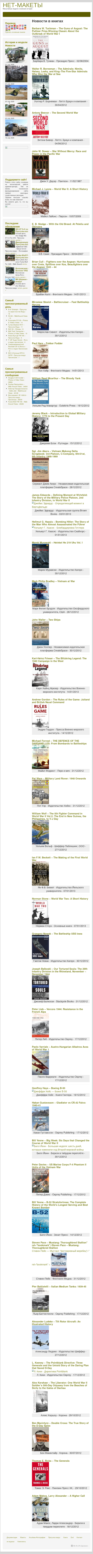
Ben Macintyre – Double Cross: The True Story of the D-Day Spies (60, 1424)
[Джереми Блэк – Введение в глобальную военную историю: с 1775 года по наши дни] (40, 429)
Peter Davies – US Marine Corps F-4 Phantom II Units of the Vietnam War (59, 1166)
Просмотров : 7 (17, 355)
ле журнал (10, 1541)
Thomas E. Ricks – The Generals (51, 1460)
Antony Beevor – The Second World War (55, 112)
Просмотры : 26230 (17, 397)
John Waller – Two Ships (46, 619)
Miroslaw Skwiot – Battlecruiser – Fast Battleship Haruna (60, 303)
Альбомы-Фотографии (37, 1537)
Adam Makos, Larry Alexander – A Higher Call (58, 1495)
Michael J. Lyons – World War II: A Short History (60, 189)
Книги (65, 1537)
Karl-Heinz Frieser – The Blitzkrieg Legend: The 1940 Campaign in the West (59, 659)
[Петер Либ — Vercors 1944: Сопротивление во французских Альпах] (40, 1025)
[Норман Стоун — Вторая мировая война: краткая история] (40, 911)
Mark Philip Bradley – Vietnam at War (53, 581)
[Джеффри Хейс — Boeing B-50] (49, 1091)
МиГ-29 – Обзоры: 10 (15, 329)
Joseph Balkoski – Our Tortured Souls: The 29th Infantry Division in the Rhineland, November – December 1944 (59, 971)
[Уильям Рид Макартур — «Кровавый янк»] (40, 391)
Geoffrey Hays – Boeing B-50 (48, 1088)
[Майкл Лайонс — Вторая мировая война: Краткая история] (40, 202)
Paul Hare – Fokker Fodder (47, 343)
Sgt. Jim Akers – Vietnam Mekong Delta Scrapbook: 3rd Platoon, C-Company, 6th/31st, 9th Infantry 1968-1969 (58, 453)
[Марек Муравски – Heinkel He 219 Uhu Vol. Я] (40, 555)
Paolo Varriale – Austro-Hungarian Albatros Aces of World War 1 (60, 1048)
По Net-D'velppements (80, 1546)
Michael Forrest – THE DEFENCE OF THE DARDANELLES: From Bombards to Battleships (59, 742)
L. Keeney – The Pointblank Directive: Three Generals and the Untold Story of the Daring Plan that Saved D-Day (60, 1365)
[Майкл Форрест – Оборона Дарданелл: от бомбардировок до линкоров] (40, 756)
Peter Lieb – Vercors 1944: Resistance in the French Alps (57, 1010)
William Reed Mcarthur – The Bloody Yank (56, 378)
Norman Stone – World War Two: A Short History (60, 898)
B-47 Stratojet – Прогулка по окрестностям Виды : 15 (17, 311)
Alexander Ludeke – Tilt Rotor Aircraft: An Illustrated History (56, 1323)
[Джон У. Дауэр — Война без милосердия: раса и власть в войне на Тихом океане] (40, 167)
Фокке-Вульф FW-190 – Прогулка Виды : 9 (16, 336)
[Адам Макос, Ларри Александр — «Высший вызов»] (40, 1509)
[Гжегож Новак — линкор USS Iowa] (40, 946)
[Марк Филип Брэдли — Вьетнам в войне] (40, 594)
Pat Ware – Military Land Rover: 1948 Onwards (59, 778)
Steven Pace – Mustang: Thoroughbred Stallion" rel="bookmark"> (59, 1245)
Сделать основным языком (15, 32)
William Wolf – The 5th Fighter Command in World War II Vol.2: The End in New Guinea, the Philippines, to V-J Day (59, 816)
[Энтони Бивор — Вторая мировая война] (40, 125)
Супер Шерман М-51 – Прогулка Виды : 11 (16, 326)
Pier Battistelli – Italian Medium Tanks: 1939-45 (59, 1286)
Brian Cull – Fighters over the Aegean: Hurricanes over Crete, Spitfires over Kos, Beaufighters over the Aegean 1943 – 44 (60, 264)
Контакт (79, 1537)
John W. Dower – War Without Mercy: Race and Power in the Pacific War (59, 152)
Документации (12, 1537)
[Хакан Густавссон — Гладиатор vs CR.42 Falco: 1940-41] (40, 1118)
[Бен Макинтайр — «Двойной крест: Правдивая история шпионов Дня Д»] (40, 1438)
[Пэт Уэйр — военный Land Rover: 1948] (40, 791)
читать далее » (16, 240)
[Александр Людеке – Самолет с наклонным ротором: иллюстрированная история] (40, 1337)
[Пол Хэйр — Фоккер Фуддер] (40, 356)
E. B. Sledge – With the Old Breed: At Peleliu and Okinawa (60, 225)
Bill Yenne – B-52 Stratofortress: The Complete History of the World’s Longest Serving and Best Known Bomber (60, 1204)
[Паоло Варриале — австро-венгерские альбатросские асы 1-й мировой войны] (40, 1062)
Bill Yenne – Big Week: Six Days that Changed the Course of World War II (60, 1142)
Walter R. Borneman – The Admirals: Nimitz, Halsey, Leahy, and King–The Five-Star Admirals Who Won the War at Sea (59, 71)
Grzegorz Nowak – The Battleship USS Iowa (57, 933)
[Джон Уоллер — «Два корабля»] (40, 632)
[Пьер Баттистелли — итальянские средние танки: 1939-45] (40, 1299)
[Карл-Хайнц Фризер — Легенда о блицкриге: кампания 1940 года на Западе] (40, 674)
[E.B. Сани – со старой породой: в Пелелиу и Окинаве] (40, 239)
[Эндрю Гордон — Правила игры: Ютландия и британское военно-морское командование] (40, 715)
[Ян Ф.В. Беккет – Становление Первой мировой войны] (40, 873)
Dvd (72, 1537)
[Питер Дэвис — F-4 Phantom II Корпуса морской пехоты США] (40, 1180)
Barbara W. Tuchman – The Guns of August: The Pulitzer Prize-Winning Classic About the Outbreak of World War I (60, 31)
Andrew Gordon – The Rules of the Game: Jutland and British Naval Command (61, 701)
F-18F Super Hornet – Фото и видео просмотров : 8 (17, 341)
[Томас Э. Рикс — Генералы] (40, 1474)
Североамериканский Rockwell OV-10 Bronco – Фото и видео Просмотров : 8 (17, 347)
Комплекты (22, 1541)
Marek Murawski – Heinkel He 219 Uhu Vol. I (57, 542)
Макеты (23, 1537)
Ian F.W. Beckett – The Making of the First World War (60, 859)
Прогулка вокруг (54, 1537)
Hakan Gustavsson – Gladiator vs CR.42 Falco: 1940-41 (59, 1104)
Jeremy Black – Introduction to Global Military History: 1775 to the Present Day (58, 414)
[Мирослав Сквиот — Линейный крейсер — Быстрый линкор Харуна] (40, 317)
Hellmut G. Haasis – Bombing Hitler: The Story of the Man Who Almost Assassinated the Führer (60, 523)
